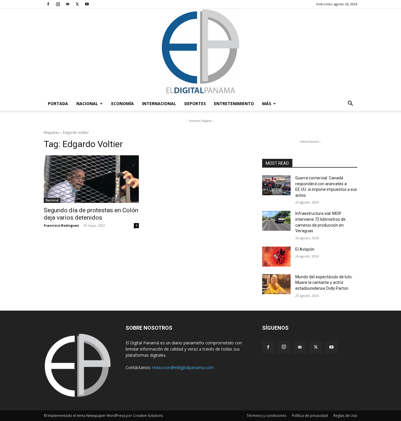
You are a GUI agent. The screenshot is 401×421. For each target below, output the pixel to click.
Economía (122, 103)
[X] (77, 4)
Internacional (159, 103)
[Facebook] (48, 4)
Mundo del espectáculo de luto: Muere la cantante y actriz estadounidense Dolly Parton (324, 283)
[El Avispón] (276, 257)
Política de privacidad (310, 415)
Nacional (87, 103)
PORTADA (58, 103)
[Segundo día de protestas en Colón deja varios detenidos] (91, 179)
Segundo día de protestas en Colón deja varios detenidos (91, 214)
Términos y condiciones (266, 415)
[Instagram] (57, 4)
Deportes (195, 103)
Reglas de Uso (345, 415)
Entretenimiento (234, 103)
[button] (350, 104)
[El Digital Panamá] (200, 53)
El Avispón (304, 249)
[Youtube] (86, 4)
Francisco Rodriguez (61, 225)
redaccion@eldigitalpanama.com (183, 367)
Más (266, 103)
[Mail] (67, 4)
